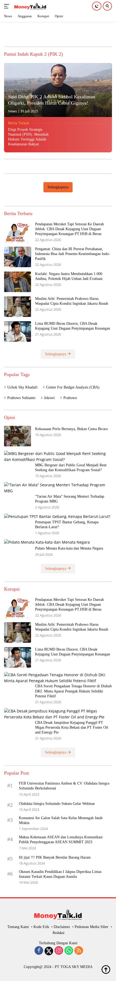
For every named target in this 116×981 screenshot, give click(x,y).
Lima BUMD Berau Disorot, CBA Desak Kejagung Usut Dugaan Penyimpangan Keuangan (72, 326)
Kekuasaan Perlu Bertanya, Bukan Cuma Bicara (71, 429)
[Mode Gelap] (96, 6)
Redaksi (58, 933)
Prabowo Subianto (21, 398)
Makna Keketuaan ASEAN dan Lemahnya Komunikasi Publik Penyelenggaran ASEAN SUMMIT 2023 (61, 839)
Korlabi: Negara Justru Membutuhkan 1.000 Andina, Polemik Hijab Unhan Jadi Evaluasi (69, 276)
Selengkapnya (58, 187)
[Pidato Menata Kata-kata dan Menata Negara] (47, 542)
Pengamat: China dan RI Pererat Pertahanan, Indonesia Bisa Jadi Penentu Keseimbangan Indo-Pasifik (72, 254)
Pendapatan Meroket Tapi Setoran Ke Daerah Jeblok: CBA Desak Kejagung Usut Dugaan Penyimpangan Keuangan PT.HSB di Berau (69, 229)
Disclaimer (62, 927)
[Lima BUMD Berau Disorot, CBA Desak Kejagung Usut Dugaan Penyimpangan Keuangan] (17, 331)
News (12, 111)
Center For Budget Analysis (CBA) (73, 387)
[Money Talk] (29, 6)
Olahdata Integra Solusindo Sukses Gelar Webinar (57, 804)
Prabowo (70, 398)
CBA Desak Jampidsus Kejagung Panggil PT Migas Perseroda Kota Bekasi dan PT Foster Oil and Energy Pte (71, 727)
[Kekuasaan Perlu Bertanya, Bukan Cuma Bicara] (17, 436)
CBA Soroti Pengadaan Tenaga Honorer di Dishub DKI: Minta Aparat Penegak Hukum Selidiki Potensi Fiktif (73, 691)
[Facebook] (39, 951)
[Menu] (7, 6)
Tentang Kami (18, 927)
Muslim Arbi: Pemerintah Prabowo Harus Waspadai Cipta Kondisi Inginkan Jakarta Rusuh (72, 301)
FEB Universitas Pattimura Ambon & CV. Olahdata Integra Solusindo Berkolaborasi (64, 785)
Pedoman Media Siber (91, 927)
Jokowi (49, 398)
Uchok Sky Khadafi (22, 387)
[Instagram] (58, 951)
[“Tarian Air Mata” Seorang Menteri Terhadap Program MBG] (58, 488)
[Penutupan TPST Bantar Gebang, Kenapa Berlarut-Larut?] (57, 516)
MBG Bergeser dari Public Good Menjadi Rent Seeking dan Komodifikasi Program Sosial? (71, 467)
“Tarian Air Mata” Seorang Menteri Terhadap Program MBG (69, 498)
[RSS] (78, 951)
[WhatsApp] (68, 951)
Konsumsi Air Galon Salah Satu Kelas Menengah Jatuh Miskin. (61, 820)
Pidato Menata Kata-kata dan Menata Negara (69, 548)
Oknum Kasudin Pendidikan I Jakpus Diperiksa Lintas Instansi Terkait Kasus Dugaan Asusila (60, 874)
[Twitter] (49, 951)
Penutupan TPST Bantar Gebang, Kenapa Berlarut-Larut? (66, 524)
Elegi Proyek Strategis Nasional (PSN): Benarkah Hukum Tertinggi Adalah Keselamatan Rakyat (28, 137)
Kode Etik (41, 927)
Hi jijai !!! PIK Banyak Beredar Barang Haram (55, 857)
